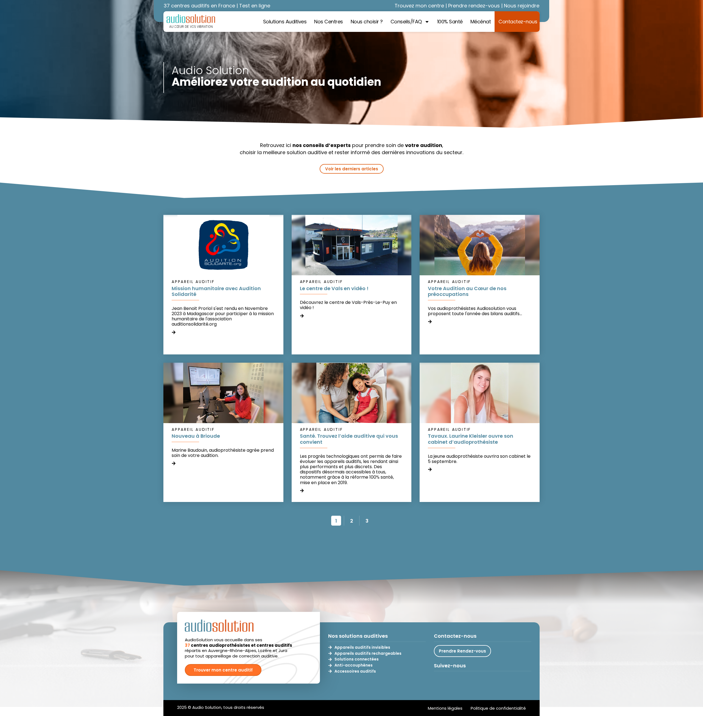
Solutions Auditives (285, 21)
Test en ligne (254, 5)
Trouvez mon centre (419, 5)
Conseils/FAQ (406, 21)
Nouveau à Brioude (196, 435)
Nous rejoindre (521, 5)
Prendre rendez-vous (474, 5)
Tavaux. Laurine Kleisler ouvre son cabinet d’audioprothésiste (470, 438)
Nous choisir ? (367, 21)
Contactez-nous (517, 21)
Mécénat (480, 21)
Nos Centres (328, 21)
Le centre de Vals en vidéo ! (334, 288)
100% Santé (450, 21)
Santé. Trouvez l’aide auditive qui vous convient (349, 438)
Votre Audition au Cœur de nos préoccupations (467, 291)
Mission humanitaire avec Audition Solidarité (216, 291)
